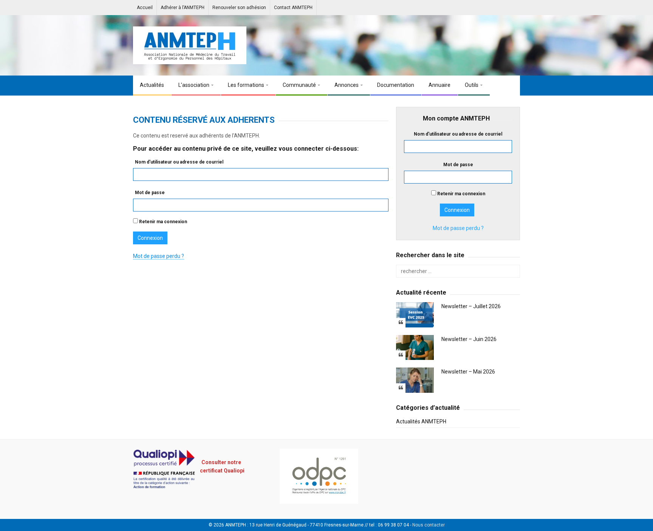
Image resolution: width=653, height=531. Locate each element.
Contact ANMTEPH (293, 7)
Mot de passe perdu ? (158, 256)
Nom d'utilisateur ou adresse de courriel (179, 162)
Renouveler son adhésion (239, 7)
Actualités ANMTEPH (421, 421)
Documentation (395, 85)
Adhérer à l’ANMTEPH (182, 7)
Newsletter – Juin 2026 (469, 339)
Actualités (152, 85)
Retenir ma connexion (162, 221)
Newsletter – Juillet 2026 (471, 306)
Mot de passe (150, 192)
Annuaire (439, 85)
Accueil (145, 7)
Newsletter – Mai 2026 (468, 372)
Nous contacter (428, 525)
